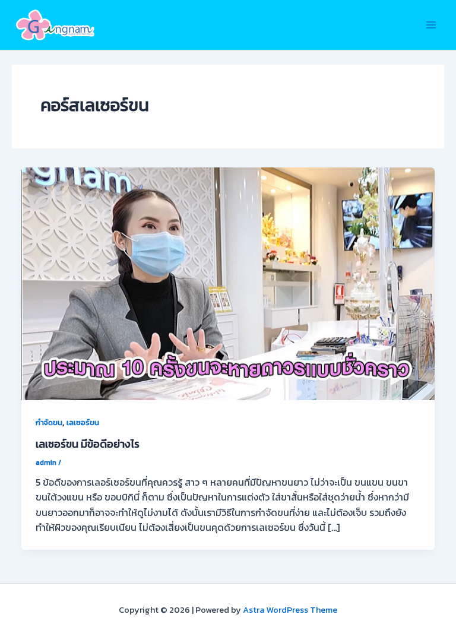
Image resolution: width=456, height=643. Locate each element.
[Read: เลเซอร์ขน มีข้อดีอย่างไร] (228, 282)
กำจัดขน (49, 422)
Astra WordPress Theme (290, 609)
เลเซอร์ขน (82, 422)
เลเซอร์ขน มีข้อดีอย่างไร (88, 444)
